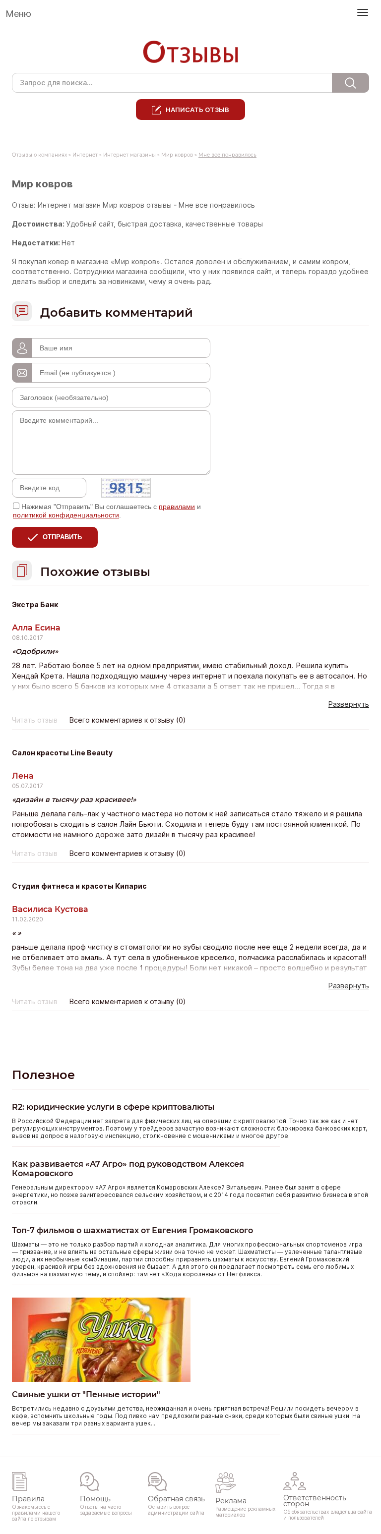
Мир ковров (177, 155)
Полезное (43, 1075)
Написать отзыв (197, 110)
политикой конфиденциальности (66, 515)
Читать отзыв (35, 720)
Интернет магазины (129, 155)
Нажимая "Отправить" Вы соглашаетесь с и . (107, 511)
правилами (177, 507)
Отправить (62, 537)
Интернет (85, 155)
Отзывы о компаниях (39, 155)
